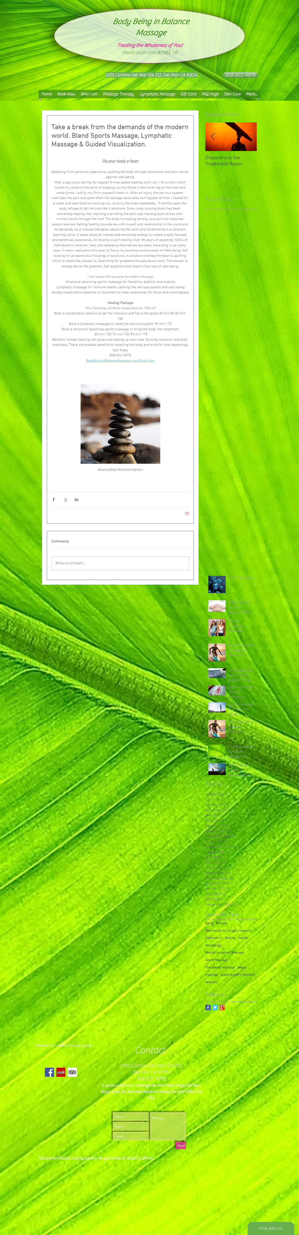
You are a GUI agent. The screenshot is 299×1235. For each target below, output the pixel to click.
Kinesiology (213, 945)
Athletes (221, 923)
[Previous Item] (213, 136)
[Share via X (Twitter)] (65, 499)
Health (242, 938)
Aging (209, 923)
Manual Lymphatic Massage (224, 953)
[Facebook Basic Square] (208, 1007)
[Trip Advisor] (72, 1072)
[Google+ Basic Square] (222, 1007)
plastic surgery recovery (238, 975)
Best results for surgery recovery (228, 931)
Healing (230, 938)
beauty (242, 968)
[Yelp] (60, 1072)
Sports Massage (216, 960)
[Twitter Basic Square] (215, 1007)
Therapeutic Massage (220, 968)
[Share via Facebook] (53, 499)
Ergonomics (213, 938)
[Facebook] (49, 1072)
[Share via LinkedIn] (76, 499)
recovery (211, 982)
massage (211, 975)
